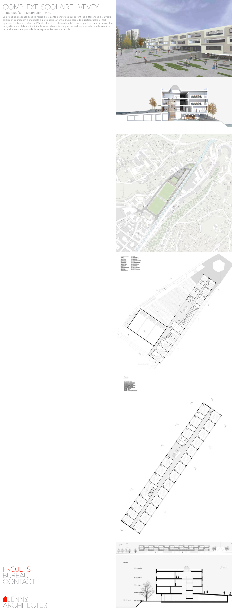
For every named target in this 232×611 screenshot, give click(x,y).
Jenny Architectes (25, 602)
